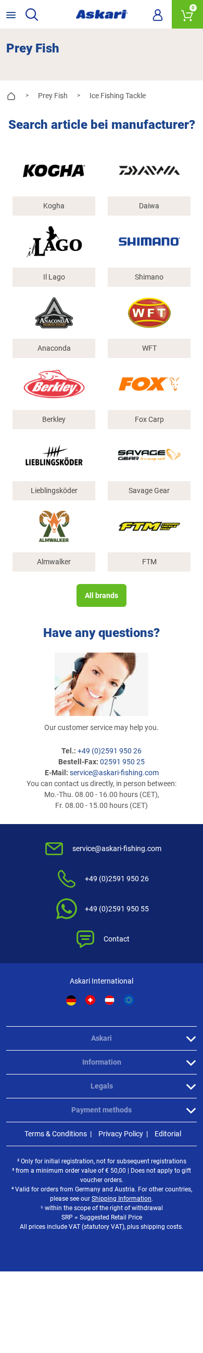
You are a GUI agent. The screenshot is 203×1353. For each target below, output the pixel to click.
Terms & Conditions (55, 1134)
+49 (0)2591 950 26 (110, 751)
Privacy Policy (120, 1134)
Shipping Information (121, 1198)
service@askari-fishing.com (114, 772)
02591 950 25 (122, 762)
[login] (157, 14)
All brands (101, 595)
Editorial (168, 1134)
